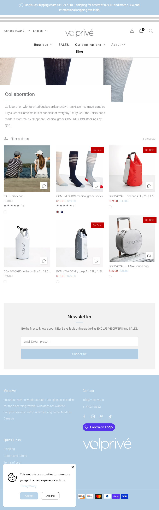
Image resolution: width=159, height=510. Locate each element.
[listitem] (79, 7)
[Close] (73, 467)
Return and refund (15, 455)
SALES (64, 45)
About (116, 45)
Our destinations (88, 45)
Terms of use (12, 462)
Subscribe (79, 354)
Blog (79, 51)
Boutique (41, 45)
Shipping (9, 449)
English (38, 30)
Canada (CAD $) (15, 30)
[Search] (151, 31)
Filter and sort (20, 139)
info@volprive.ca (93, 399)
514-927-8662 (92, 406)
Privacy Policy (28, 486)
